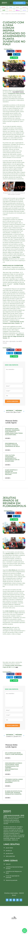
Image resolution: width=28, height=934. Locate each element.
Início (3, 13)
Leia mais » (8, 438)
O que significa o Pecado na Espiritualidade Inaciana (11, 472)
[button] (10, 3)
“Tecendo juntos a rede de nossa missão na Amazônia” (14, 781)
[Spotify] (14, 900)
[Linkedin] (17, 900)
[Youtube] (10, 900)
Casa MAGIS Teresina (18, 92)
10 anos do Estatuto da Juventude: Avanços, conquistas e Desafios (13, 792)
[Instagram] (21, 900)
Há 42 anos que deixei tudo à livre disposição (14, 753)
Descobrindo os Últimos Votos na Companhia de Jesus (12, 445)
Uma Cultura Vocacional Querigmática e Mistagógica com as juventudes (12, 458)
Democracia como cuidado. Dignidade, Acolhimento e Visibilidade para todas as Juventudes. (14, 431)
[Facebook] (7, 900)
